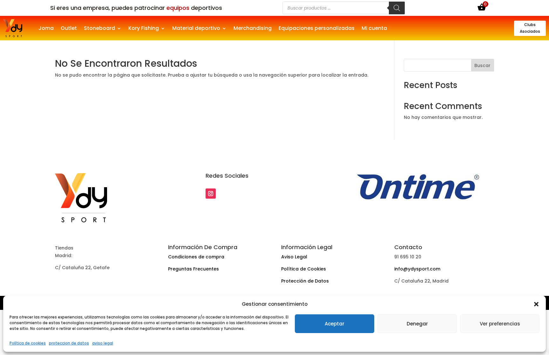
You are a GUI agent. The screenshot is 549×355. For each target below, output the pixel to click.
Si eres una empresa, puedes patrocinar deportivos (136, 8)
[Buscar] (397, 8)
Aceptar (334, 323)
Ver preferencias (500, 323)
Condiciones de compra (196, 257)
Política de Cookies (303, 269)
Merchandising (253, 29)
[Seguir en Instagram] (211, 193)
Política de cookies (28, 343)
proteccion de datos (69, 343)
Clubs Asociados (530, 28)
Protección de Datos (305, 281)
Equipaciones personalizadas (317, 29)
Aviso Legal (294, 257)
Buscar (482, 65)
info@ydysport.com (417, 269)
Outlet (69, 29)
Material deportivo (196, 29)
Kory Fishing (143, 29)
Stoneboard (99, 29)
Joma (46, 29)
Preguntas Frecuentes (193, 269)
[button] (536, 304)
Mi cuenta (374, 29)
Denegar (417, 323)
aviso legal (102, 343)
